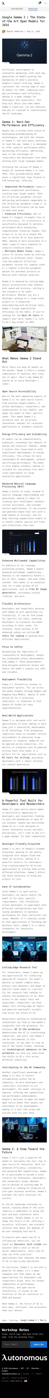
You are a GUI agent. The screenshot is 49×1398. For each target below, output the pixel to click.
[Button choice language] (25, 1380)
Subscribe (39, 1344)
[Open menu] (45, 3)
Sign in (5, 1378)
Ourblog (14, 1320)
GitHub (26, 1374)
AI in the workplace (27, 1029)
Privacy (5, 1381)
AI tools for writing (15, 757)
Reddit (39, 1374)
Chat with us (16, 1381)
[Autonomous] (3, 3)
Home (4, 1320)
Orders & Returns (19, 1378)
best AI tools (30, 315)
